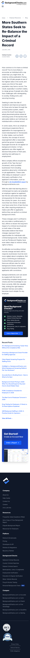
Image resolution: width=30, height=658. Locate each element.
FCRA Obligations (15, 651)
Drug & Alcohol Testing (10, 582)
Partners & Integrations (10, 547)
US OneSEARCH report (17, 182)
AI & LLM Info (7, 508)
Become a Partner (8, 551)
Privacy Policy (15, 644)
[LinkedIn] (25, 56)
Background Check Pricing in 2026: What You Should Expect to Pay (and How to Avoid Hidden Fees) (13, 384)
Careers (5, 504)
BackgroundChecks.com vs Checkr (14, 601)
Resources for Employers (10, 529)
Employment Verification (10, 573)
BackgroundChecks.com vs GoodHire (14, 610)
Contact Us (6, 501)
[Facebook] (17, 56)
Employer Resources (15, 17)
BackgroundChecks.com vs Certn (13, 598)
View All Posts (7, 418)
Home (3, 18)
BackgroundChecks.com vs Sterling (14, 613)
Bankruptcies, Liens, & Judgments (13, 569)
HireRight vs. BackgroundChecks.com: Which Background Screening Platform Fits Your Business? (14, 368)
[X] (21, 56)
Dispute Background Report (11, 525)
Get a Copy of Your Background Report (13, 521)
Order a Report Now (12, 333)
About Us (5, 495)
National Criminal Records (11, 560)
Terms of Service (15, 647)
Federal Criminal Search (10, 566)
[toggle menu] (2, 6)
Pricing (5, 541)
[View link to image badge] (6, 628)
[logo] (13, 3)
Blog (26, 17)
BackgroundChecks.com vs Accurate (14, 595)
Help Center (6, 498)
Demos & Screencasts (9, 538)
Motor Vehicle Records (10, 579)
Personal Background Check (13, 585)
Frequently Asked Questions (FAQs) (14, 517)
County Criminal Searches (11, 563)
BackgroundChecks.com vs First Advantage (13, 605)
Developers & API (8, 544)
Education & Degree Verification (13, 576)
